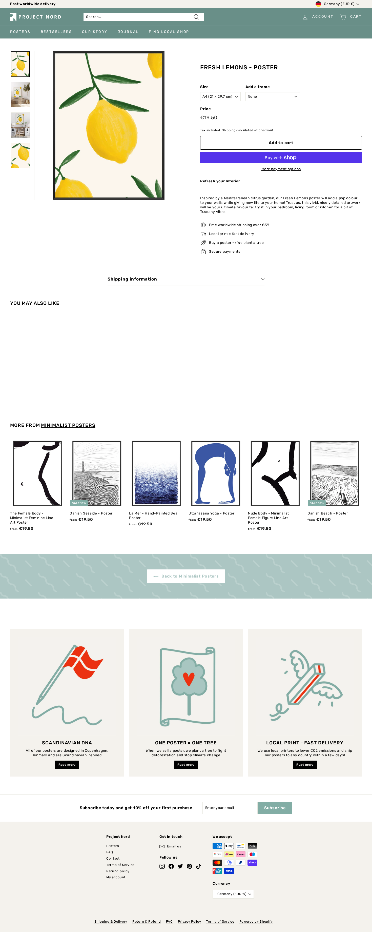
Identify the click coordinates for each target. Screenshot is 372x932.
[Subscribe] (268, 487)
